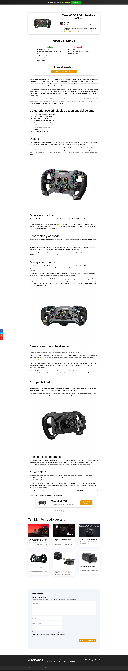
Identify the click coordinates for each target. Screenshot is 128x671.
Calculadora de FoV (46, 667)
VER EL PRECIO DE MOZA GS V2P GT (64, 71)
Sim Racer (67, 22)
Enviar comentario (87, 640)
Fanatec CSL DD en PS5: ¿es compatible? (88, 539)
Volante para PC (88, 32)
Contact (63, 667)
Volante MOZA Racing (78, 32)
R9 (58, 224)
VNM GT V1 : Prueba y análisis (35, 567)
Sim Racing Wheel (68, 32)
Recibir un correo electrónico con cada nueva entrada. (45, 636)
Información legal (56, 667)
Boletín (38, 667)
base (36, 359)
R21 (63, 224)
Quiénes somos (31, 667)
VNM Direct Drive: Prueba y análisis (87, 566)
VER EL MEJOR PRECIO (86, 503)
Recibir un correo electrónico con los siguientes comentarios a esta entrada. (49, 634)
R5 (85, 386)
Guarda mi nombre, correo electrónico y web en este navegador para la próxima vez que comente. (54, 632)
